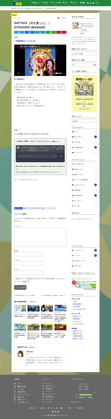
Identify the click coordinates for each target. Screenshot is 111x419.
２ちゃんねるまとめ (79, 309)
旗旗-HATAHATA (51, 415)
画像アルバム (77, 316)
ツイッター (76, 255)
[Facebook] (88, 3)
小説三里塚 (76, 306)
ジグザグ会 (76, 142)
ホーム (75, 132)
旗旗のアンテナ (78, 174)
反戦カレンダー (78, 169)
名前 (16, 251)
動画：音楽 (28, 208)
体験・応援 (20, 8)
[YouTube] (93, 3)
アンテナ (48, 391)
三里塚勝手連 (78, 147)
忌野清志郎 (37, 208)
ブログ (75, 301)
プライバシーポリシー (24, 394)
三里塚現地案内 (78, 336)
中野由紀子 (20, 79)
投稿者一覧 (20, 397)
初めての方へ (77, 137)
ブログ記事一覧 (78, 164)
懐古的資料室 (77, 195)
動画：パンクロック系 (48, 208)
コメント (18, 226)
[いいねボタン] (16, 37)
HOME (14, 8)
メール (17, 260)
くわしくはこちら (84, 108)
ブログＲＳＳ (77, 266)
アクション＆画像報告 (80, 180)
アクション (48, 383)
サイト (16, 269)
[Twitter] (91, 3)
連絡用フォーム (22, 399)
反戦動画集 (27, 8)
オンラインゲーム (79, 185)
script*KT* (95, 392)
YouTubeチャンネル (79, 261)
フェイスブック (78, 250)
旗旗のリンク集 (78, 338)
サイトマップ (77, 152)
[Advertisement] (40, 191)
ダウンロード (77, 201)
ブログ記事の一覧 (22, 402)
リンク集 (77, 206)
